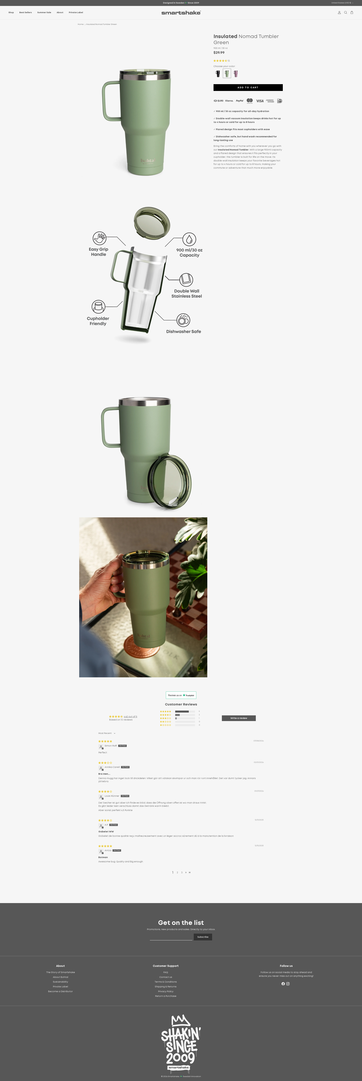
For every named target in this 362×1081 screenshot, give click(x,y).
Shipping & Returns (165, 987)
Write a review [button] (238, 718)
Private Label (76, 13)
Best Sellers (25, 13)
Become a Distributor (60, 991)
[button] (221, 61)
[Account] (339, 12)
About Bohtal (60, 977)
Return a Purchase (165, 996)
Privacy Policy (165, 991)
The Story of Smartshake (60, 972)
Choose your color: (224, 66)
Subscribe (202, 937)
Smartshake (173, 1076)
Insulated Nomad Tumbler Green (101, 24)
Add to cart (248, 87)
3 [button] (182, 872)
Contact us (165, 977)
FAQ (165, 972)
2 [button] (177, 872)
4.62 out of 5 (130, 717)
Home (81, 24)
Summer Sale (44, 13)
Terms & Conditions (166, 982)
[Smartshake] (181, 13)
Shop (11, 13)
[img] (105, 741)
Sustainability (60, 982)
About (60, 13)
